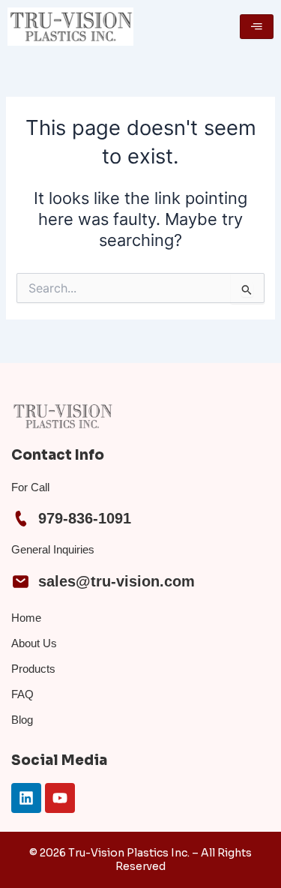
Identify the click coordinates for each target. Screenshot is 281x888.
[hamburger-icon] (257, 27)
